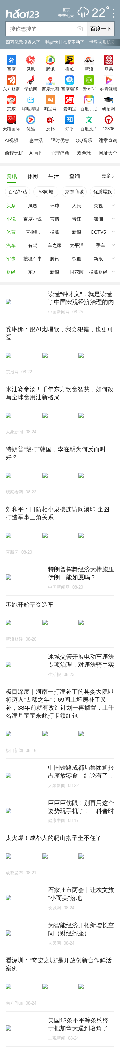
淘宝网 (50, 108)
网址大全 (108, 153)
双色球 (84, 153)
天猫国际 (11, 128)
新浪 (89, 69)
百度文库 (89, 128)
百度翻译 (69, 89)
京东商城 (74, 191)
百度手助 (89, 108)
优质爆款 (102, 191)
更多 (106, 175)
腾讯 (50, 69)
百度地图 (50, 89)
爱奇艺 (89, 89)
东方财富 (11, 89)
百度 (11, 69)
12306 (108, 128)
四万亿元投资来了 (23, 42)
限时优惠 (60, 140)
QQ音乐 (84, 140)
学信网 (30, 89)
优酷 (30, 128)
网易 (108, 69)
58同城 (46, 191)
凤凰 (30, 69)
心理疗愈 (60, 153)
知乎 (69, 128)
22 (99, 12)
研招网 (108, 108)
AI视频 (11, 140)
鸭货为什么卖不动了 (64, 42)
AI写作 (36, 153)
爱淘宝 (69, 108)
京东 (11, 108)
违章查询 (108, 140)
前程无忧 (14, 153)
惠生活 (36, 140)
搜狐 (69, 69)
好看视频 (108, 89)
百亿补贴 (17, 191)
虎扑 (50, 128)
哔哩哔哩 (30, 108)
